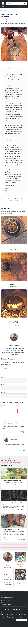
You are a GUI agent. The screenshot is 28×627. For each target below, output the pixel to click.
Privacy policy (4, 602)
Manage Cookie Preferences (21, 620)
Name (3, 377)
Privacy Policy (12, 617)
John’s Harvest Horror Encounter (9, 458)
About (2, 594)
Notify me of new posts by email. (10, 406)
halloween (15, 462)
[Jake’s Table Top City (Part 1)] (14, 521)
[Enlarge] (25, 28)
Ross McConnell (13, 439)
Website (3, 392)
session (19, 462)
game (11, 462)
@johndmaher (21, 204)
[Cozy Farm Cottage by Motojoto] (14, 473)
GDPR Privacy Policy (5, 600)
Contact (3, 595)
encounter (7, 462)
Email (3, 384)
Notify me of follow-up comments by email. (12, 402)
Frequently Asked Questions (7, 597)
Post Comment (9, 411)
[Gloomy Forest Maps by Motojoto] (14, 495)
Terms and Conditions (6, 604)
